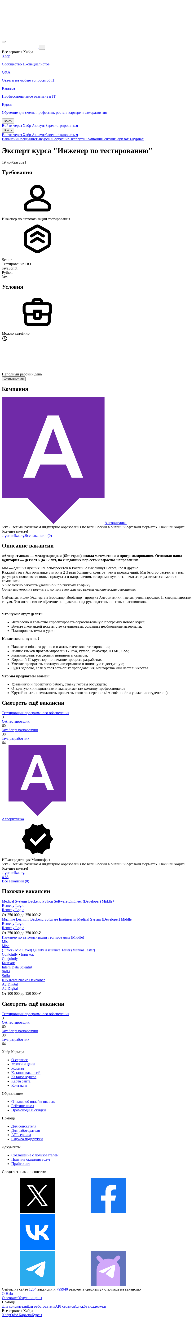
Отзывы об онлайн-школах (33, 1102)
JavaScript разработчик (20, 730)
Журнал (137, 139)
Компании (93, 139)
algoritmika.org (13, 536)
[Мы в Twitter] (37, 1212)
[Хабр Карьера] (20, 47)
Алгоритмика (116, 523)
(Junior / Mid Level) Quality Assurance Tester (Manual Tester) (48, 950)
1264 (32, 1289)
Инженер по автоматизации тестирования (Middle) (43, 937)
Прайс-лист (20, 1164)
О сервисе (19, 1060)
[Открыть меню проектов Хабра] (4, 41)
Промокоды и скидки (28, 1110)
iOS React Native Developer (23, 980)
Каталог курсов (23, 1077)
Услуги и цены (23, 1064)
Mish (5, 942)
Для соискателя (23, 1126)
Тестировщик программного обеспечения (35, 713)
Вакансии (10, 139)
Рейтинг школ (22, 1106)
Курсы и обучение (54, 139)
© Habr (7, 1294)
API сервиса (21, 1135)
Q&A (14, 1315)
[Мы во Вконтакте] (37, 1248)
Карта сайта (21, 1081)
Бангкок (27, 954)
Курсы (37, 1315)
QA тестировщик (16, 721)
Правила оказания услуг (31, 1159)
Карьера (25, 1315)
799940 (62, 1289)
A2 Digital (10, 984)
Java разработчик (15, 738)
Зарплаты (123, 139)
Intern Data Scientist (17, 967)
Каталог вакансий (25, 1073)
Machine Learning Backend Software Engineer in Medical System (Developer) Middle (67, 919)
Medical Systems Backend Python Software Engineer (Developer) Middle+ (58, 901)
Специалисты (29, 139)
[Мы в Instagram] (108, 1248)
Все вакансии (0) (38, 536)
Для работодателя (25, 1130)
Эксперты (77, 139)
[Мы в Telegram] (37, 1285)
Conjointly (10, 954)
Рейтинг (109, 139)
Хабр (6, 1315)
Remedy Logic (13, 906)
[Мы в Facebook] (108, 1212)
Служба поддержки (27, 1139)
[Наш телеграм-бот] (108, 1285)
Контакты (19, 1085)
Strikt (6, 971)
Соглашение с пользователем (34, 1155)
